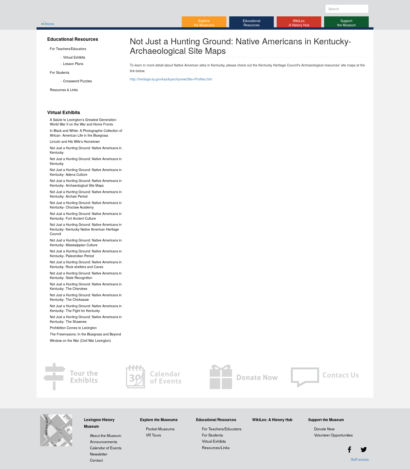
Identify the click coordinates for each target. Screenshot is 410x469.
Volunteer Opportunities (333, 434)
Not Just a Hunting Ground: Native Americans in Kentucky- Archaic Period (86, 194)
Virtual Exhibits (74, 57)
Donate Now (324, 428)
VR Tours (153, 434)
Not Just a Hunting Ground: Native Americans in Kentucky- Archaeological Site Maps (86, 183)
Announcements (103, 441)
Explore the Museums (204, 22)
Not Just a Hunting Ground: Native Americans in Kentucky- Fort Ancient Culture (86, 216)
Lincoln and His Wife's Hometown (75, 141)
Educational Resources (251, 22)
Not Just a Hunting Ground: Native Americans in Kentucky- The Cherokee (86, 286)
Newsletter (98, 453)
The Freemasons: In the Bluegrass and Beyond (85, 334)
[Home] (95, 23)
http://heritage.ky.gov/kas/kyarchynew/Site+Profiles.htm (171, 79)
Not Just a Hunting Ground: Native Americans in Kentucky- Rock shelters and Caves (86, 264)
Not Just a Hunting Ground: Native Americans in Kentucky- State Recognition (86, 275)
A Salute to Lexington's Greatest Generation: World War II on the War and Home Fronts (83, 122)
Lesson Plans (73, 63)
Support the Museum (346, 22)
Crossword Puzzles (77, 81)
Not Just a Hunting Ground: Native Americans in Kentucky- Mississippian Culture (86, 242)
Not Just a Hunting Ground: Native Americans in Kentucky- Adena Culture (86, 172)
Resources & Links (64, 89)
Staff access (360, 459)
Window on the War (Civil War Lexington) (80, 340)
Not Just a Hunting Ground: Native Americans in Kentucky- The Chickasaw (86, 297)
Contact (96, 460)
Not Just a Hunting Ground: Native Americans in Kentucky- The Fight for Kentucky (86, 308)
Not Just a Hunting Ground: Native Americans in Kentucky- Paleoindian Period (86, 253)
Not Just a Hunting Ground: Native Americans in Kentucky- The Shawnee (86, 319)
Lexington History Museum (99, 423)
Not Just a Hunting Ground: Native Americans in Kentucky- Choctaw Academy (86, 205)
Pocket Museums (160, 428)
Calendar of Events (105, 447)
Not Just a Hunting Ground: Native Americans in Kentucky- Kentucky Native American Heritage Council (86, 229)
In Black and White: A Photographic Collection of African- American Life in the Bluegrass (86, 133)
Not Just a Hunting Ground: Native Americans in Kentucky (86, 150)
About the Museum (105, 435)
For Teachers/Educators (68, 48)
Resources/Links (216, 447)
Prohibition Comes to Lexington (73, 327)
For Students (59, 72)
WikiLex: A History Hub (299, 22)
